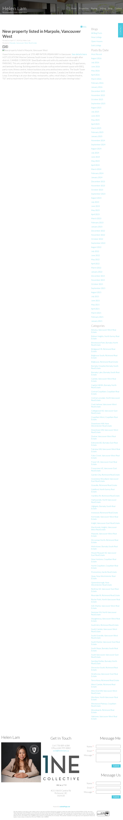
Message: (88, 755)
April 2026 (95, 75)
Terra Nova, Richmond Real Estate (105, 680)
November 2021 (98, 280)
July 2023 (95, 202)
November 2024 (98, 140)
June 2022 (95, 255)
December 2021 (98, 276)
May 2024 (95, 161)
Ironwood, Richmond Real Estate (104, 512)
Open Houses (97, 41)
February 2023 (97, 222)
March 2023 (96, 218)
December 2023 (98, 181)
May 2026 (95, 70)
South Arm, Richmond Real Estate (105, 625)
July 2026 (95, 62)
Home (74, 8)
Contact (118, 8)
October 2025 (97, 99)
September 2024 (98, 144)
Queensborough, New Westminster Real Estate (101, 583)
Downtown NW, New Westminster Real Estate (101, 424)
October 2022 (97, 239)
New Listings (96, 37)
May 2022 (95, 259)
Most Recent (96, 54)
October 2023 (97, 189)
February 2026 (97, 83)
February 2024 (97, 173)
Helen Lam (14, 8)
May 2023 (95, 210)
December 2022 (98, 231)
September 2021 (98, 288)
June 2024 (95, 157)
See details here (79, 54)
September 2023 (98, 194)
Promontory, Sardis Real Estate (104, 572)
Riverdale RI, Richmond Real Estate (105, 595)
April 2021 (95, 309)
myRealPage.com (65, 806)
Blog (110, 8)
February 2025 (97, 132)
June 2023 (95, 206)
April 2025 (95, 124)
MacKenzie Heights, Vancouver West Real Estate (104, 528)
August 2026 (96, 58)
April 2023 (95, 214)
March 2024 (96, 169)
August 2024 (96, 148)
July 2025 (95, 111)
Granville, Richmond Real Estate (104, 485)
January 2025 (96, 136)
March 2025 (96, 128)
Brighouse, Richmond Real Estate (104, 362)
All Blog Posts (96, 33)
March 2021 (96, 313)
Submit (116, 766)
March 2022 (96, 267)
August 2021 (96, 292)
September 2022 (98, 243)
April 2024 (95, 165)
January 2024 (96, 177)
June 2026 (95, 66)
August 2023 (96, 198)
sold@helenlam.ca (61, 750)
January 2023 (96, 226)
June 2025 (95, 116)
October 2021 (97, 284)
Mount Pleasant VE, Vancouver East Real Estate (103, 554)
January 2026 (96, 87)
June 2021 (95, 300)
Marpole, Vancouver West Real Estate (23, 43)
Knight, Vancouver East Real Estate (105, 523)
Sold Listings (96, 45)
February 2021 (97, 317)
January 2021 (96, 321)
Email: (90, 751)
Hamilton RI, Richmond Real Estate (105, 496)
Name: (90, 746)
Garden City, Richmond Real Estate (105, 475)
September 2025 (98, 103)
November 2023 (98, 185)
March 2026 (96, 79)
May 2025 (95, 120)
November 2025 (98, 95)
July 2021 (95, 296)
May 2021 (95, 304)
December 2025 (98, 91)
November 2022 (98, 235)
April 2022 (95, 263)
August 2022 (96, 247)
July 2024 (95, 153)
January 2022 (96, 272)
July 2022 (95, 251)
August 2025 (96, 107)
